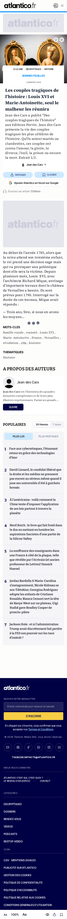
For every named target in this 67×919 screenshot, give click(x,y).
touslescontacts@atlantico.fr (33, 757)
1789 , (25, 343)
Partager (20, 174)
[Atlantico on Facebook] (28, 747)
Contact (45, 781)
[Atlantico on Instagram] (49, 747)
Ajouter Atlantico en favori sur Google (36, 182)
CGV (6, 860)
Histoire (49, 69)
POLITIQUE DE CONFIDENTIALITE (23, 882)
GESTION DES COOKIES (17, 875)
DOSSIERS (9, 811)
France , (38, 338)
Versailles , (52, 338)
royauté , (33, 332)
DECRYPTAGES (13, 804)
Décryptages (33, 69)
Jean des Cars (34, 164)
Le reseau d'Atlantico (17, 781)
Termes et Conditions (40, 729)
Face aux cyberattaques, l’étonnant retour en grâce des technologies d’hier (33, 453)
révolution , (12, 343)
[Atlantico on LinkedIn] (39, 747)
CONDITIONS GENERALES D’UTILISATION (28, 905)
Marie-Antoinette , (17, 338)
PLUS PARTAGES (48, 436)
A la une (18, 69)
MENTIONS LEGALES (23, 860)
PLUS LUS (19, 436)
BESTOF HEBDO (13, 841)
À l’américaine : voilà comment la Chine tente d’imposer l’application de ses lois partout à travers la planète (34, 506)
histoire (35, 343)
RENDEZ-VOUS (12, 819)
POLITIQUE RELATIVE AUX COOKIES (24, 897)
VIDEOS (8, 826)
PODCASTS (10, 833)
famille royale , (14, 332)
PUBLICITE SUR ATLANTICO (20, 867)
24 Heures (42, 424)
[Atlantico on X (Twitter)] (18, 747)
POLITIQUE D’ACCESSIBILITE (20, 890)
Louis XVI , (47, 332)
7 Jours (56, 424)
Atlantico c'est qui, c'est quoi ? (23, 777)
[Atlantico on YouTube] (59, 747)
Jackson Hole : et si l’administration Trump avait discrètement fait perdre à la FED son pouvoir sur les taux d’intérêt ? (35, 630)
